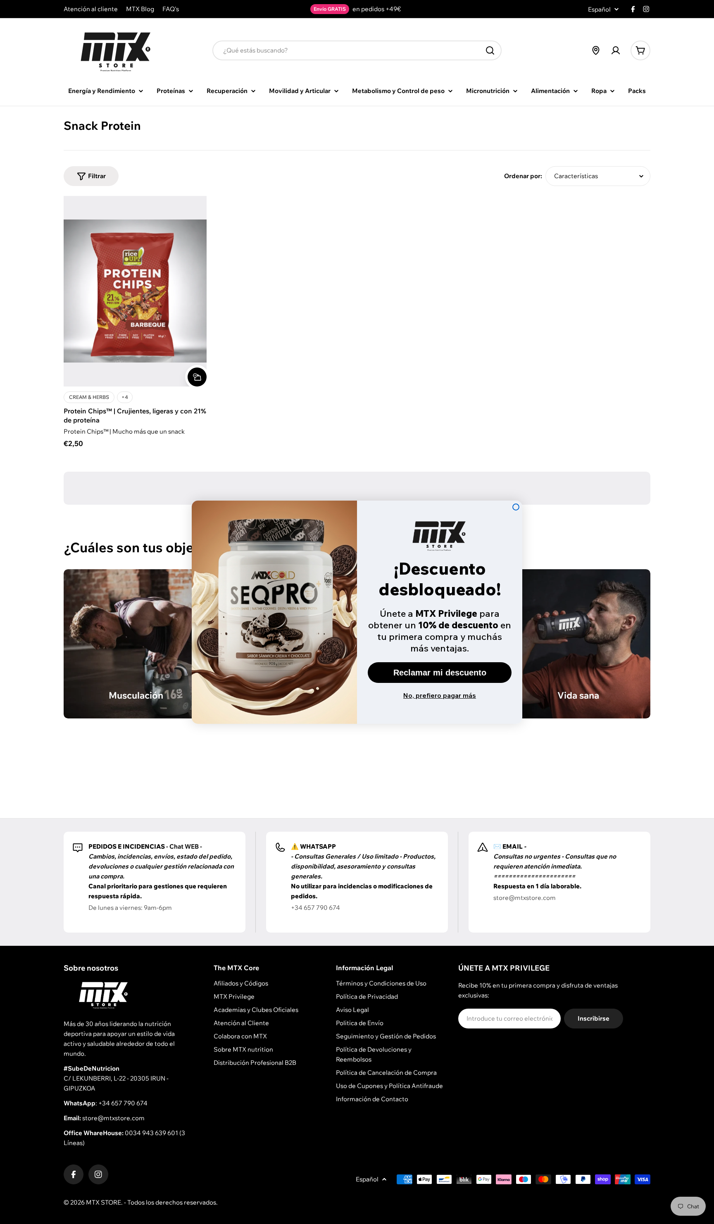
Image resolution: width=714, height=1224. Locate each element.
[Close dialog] (516, 507)
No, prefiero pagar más (439, 695)
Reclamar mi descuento (439, 672)
